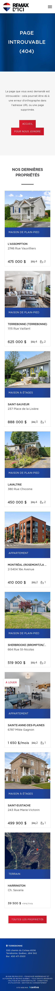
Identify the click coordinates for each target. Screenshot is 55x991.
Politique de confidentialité (22, 981)
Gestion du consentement (34, 983)
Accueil (27, 124)
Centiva (34, 987)
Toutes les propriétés (27, 920)
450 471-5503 (18, 956)
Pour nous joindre (27, 132)
